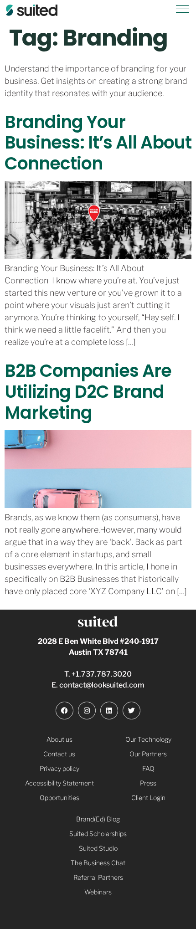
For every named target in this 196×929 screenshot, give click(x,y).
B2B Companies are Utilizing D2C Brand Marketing (88, 391)
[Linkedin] (109, 710)
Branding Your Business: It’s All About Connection (98, 142)
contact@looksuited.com (101, 685)
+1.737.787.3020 (102, 674)
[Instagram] (87, 710)
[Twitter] (131, 710)
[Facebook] (64, 710)
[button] (182, 10)
